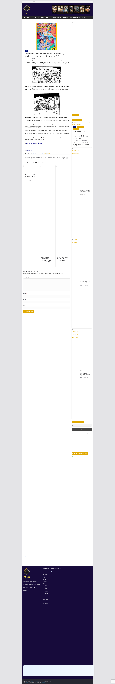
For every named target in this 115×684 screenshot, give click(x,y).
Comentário (26, 277)
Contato (84, 17)
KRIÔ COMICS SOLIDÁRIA (75, 17)
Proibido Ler (29, 150)
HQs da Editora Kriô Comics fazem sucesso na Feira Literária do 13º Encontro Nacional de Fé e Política (85, 373)
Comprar (29, 17)
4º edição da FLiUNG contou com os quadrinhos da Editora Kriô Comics (80, 135)
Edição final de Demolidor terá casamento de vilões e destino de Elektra (46, 259)
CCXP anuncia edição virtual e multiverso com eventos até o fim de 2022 (58, 158)
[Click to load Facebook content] (58, 670)
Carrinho (46, 591)
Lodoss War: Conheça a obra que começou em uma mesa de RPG (35, 158)
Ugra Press (28, 143)
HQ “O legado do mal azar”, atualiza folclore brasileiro (62, 258)
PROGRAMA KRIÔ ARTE (56, 17)
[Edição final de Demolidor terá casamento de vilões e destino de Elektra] (46, 166)
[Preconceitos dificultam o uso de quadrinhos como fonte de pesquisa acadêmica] (75, 193)
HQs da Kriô (36, 17)
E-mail (25, 299)
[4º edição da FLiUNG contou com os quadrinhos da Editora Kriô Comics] (82, 123)
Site (24, 305)
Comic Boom (39, 143)
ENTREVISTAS (66, 17)
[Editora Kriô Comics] (24, 17)
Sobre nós (45, 572)
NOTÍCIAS (42, 17)
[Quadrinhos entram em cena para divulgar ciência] (75, 283)
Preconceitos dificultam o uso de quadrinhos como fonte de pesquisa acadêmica (85, 192)
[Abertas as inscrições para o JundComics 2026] (30, 166)
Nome (25, 293)
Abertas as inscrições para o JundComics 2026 (30, 176)
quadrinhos (52, 91)
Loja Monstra (33, 143)
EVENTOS (48, 17)
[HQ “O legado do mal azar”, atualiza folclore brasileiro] (63, 166)
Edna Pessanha (37, 58)
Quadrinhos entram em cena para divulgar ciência (85, 283)
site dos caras (54, 142)
